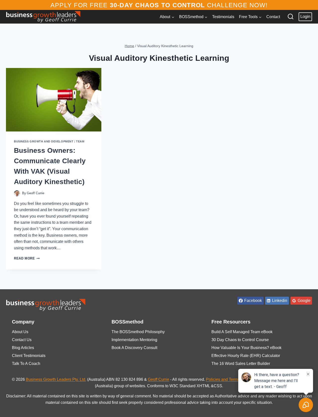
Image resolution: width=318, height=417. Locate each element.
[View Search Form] (290, 16)
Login (305, 16)
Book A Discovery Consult (134, 348)
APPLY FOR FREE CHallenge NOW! (159, 4)
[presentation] (53, 99)
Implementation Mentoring (134, 340)
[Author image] (17, 193)
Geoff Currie (35, 193)
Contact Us (22, 340)
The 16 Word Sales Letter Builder (240, 363)
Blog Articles (23, 348)
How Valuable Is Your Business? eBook (246, 348)
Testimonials (223, 17)
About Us (20, 332)
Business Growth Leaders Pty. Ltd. (56, 379)
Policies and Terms (222, 379)
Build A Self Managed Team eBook (242, 332)
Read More (27, 258)
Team (80, 141)
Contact (273, 17)
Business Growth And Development (43, 141)
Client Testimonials (28, 355)
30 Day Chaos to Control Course (240, 340)
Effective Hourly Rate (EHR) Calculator (245, 355)
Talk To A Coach (26, 363)
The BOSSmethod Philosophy (138, 332)
